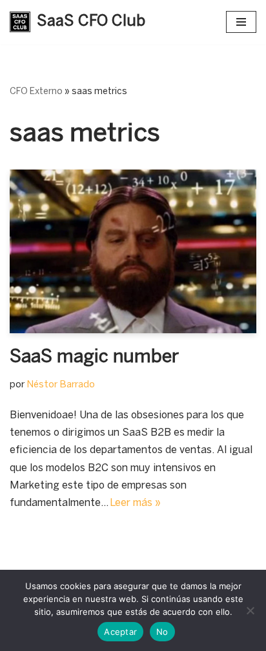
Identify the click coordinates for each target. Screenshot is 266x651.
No (162, 632)
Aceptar (120, 632)
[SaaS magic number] (133, 252)
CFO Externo (36, 92)
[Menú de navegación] (241, 22)
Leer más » (135, 503)
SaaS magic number (94, 357)
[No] (249, 610)
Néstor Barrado (60, 384)
